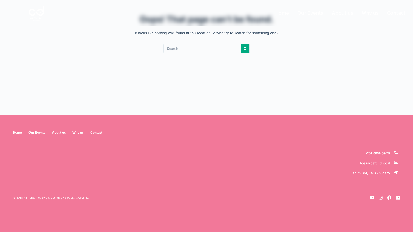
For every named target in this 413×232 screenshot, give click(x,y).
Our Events (310, 13)
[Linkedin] (398, 197)
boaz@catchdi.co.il (375, 163)
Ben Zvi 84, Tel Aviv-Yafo (370, 173)
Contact (396, 13)
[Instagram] (381, 197)
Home (282, 13)
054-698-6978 (378, 153)
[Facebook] (389, 197)
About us (342, 13)
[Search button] (245, 48)
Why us (370, 13)
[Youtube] (372, 197)
